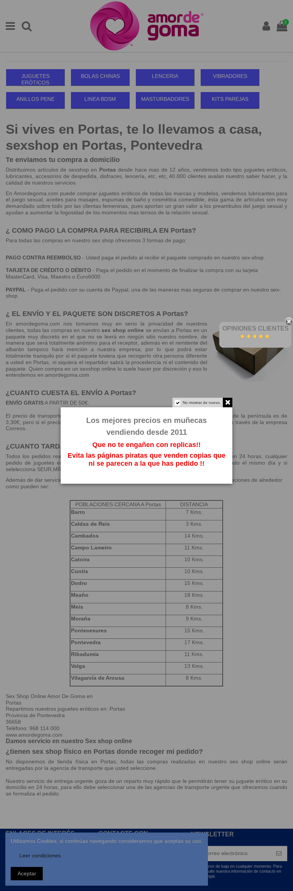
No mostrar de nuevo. (202, 402)
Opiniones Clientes (255, 328)
